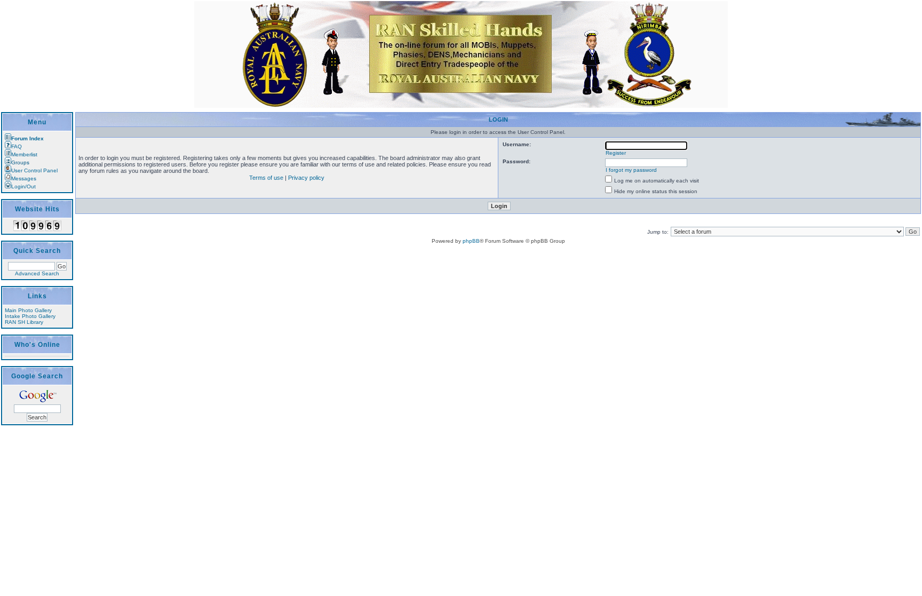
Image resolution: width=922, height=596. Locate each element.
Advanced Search (37, 273)
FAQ (16, 146)
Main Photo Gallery (28, 310)
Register (616, 153)
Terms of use (266, 177)
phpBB (471, 241)
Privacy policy (306, 177)
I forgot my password (631, 170)
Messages (23, 178)
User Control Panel (34, 170)
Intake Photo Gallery (30, 316)
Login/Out (23, 186)
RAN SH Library (24, 322)
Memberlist (24, 154)
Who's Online (37, 344)
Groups (20, 162)
